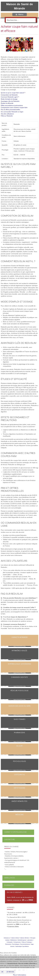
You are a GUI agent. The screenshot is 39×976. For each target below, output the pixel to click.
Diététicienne (19, 788)
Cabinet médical (15, 938)
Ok (2, 972)
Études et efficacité (7, 103)
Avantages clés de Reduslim (10, 101)
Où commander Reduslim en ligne (12, 112)
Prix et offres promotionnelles (10, 109)
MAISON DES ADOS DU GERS (20, 706)
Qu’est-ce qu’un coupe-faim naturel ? (13, 93)
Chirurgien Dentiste (19, 677)
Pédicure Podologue (27, 942)
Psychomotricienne (25, 944)
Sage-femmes (19, 719)
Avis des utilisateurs (7, 114)
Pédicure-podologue (20, 690)
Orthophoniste (17, 942)
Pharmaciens (19, 732)
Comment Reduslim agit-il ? (10, 97)
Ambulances (9, 878)
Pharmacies (9, 885)
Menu (20, 14)
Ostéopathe (19, 774)
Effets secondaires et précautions (12, 105)
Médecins (19, 814)
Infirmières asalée (19, 650)
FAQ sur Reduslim (7, 116)
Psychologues (19, 761)
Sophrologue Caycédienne (19, 664)
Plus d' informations (19, 975)
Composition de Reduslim (9, 95)
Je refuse (10, 972)
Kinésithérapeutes (19, 801)
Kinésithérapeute (22, 940)
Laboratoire (9, 839)
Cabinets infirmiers (19, 637)
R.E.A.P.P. (20, 746)
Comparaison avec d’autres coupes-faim (14, 107)
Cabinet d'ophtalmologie (15, 832)
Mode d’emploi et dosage (9, 99)
